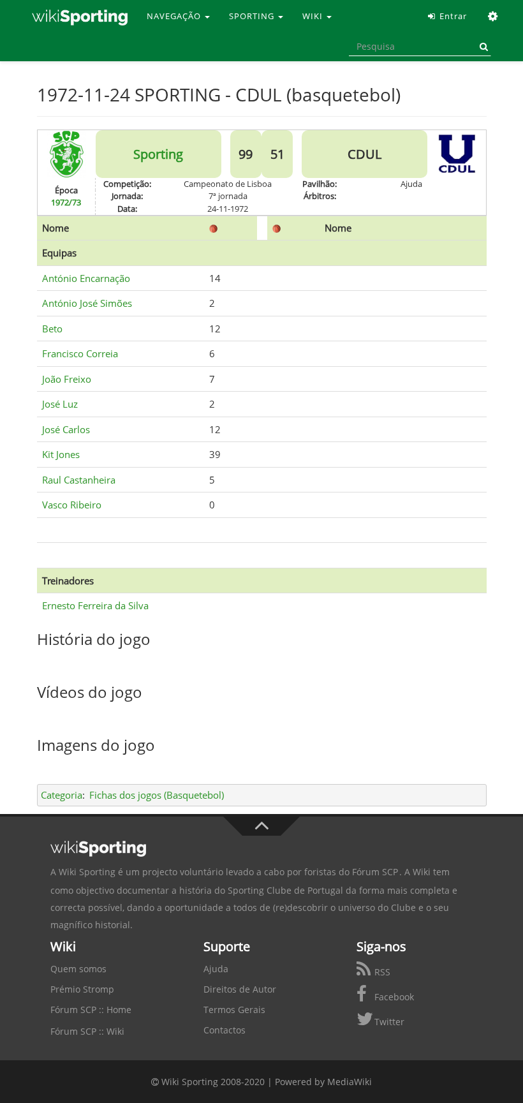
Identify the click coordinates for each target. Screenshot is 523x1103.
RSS (381, 972)
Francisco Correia (80, 353)
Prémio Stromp (82, 989)
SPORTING (253, 16)
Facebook (393, 997)
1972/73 (66, 202)
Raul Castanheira (78, 479)
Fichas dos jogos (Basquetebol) (156, 794)
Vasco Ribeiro (71, 504)
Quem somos (78, 969)
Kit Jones (61, 454)
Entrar (452, 16)
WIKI (313, 16)
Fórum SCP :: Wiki (87, 1031)
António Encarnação (86, 278)
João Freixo (66, 379)
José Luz (60, 403)
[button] (493, 16)
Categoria (61, 794)
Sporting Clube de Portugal (285, 890)
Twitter (388, 1022)
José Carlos (66, 429)
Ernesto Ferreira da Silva (95, 605)
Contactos (224, 1030)
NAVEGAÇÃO (175, 16)
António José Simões (87, 303)
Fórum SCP (375, 872)
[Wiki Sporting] (79, 16)
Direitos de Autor (239, 989)
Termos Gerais (234, 1009)
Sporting (158, 154)
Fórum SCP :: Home (90, 1009)
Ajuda (215, 969)
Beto (52, 328)
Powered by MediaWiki (323, 1082)
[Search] (481, 46)
